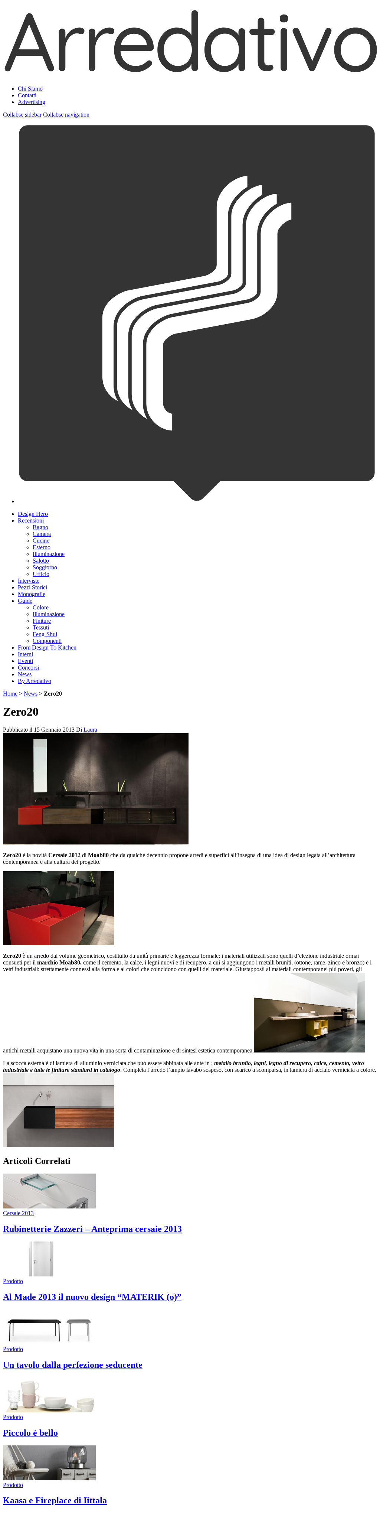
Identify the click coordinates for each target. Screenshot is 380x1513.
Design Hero (33, 514)
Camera (42, 534)
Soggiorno (45, 567)
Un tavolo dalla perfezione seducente (72, 1365)
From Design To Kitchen (47, 647)
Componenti (47, 641)
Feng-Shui (45, 634)
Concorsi (28, 667)
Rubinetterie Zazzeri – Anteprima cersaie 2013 (92, 1229)
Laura (90, 729)
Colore (41, 607)
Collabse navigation (66, 114)
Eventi (25, 661)
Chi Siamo (30, 88)
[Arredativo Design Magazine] (190, 70)
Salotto (41, 560)
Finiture (42, 621)
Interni (25, 654)
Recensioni (31, 520)
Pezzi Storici (32, 587)
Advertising (31, 102)
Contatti (27, 95)
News (25, 674)
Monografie (31, 594)
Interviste (28, 580)
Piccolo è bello (30, 1433)
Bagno (40, 527)
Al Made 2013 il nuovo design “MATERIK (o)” (92, 1297)
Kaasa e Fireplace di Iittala (55, 1500)
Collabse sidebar (22, 114)
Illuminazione (49, 554)
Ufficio (41, 574)
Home (10, 693)
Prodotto (13, 1281)
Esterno (41, 547)
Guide (25, 601)
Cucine (41, 540)
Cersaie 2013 (18, 1213)
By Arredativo (34, 681)
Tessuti (41, 627)
